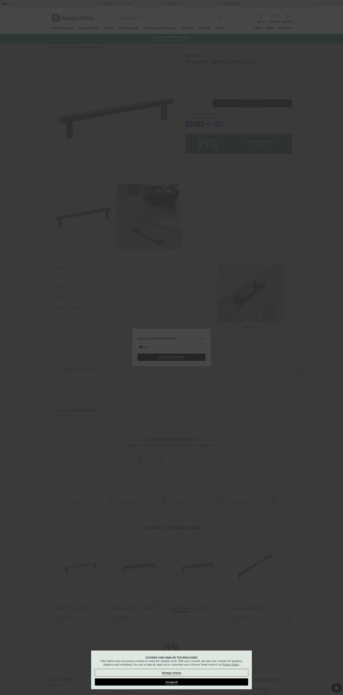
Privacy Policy (231, 664)
